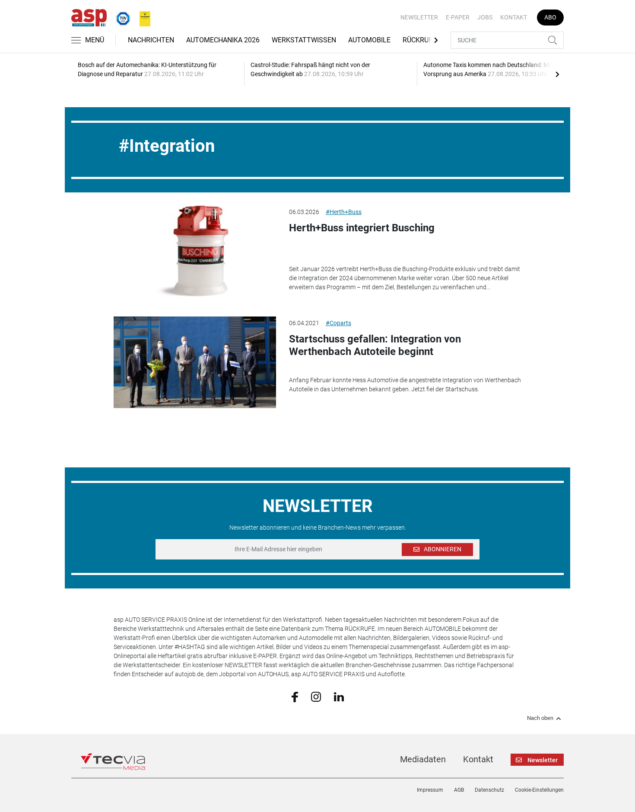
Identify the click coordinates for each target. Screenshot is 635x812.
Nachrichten (151, 40)
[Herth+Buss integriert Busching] (195, 251)
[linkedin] (339, 696)
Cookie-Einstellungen (539, 790)
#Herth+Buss (344, 211)
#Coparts (338, 323)
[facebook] (295, 696)
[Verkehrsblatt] (141, 16)
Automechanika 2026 (223, 40)
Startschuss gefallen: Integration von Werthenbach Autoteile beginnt (375, 345)
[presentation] (557, 74)
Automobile (369, 40)
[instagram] (316, 696)
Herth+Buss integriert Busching (362, 228)
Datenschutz (489, 790)
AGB (459, 790)
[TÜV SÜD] (120, 16)
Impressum (430, 790)
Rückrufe (419, 40)
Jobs (484, 17)
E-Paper (458, 17)
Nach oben (540, 718)
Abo (550, 17)
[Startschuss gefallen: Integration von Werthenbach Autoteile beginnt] (195, 362)
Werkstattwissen (304, 40)
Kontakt (513, 17)
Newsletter (419, 17)
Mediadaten (423, 759)
